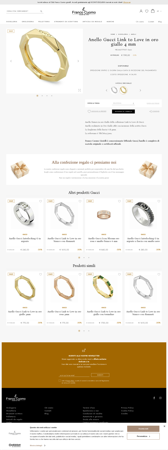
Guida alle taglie (153, 103)
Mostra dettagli (36, 445)
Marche (110, 22)
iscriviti (100, 375)
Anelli (133, 34)
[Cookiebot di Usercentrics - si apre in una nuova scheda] (15, 445)
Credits (124, 413)
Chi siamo (140, 21)
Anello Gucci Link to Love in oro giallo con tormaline (104, 313)
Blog (160, 21)
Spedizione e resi (91, 411)
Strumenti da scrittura (66, 22)
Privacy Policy (70, 381)
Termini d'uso (89, 408)
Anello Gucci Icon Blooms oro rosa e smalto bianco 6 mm (103, 239)
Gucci (130, 49)
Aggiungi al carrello (123, 111)
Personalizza (142, 436)
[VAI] (41, 11)
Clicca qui (127, 2)
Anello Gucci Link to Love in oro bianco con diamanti (64, 239)
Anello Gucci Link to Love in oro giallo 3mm (25, 313)
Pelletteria (44, 22)
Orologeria (28, 22)
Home (113, 34)
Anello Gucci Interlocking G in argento (25, 239)
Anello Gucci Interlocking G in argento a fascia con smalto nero (143, 239)
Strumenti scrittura (14, 413)
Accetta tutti (143, 429)
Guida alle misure (91, 419)
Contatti (151, 21)
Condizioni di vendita (92, 413)
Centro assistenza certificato (95, 422)
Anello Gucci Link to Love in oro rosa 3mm (64, 313)
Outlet (9, 422)
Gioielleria (11, 22)
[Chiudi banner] (164, 426)
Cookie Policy (127, 411)
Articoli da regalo (92, 22)
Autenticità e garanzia (93, 416)
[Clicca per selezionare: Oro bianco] (114, 90)
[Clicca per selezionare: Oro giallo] (123, 90)
